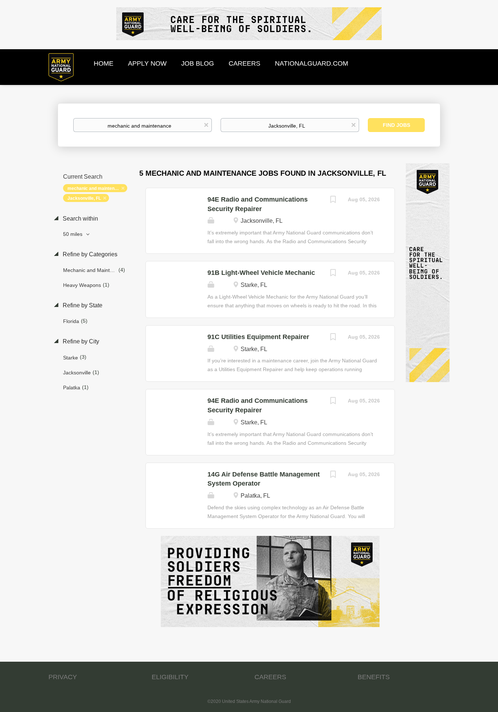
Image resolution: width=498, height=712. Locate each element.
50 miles (73, 234)
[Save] (333, 200)
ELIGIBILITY (170, 677)
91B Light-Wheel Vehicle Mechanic (261, 272)
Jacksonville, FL (84, 198)
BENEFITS (374, 677)
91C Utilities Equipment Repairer (258, 337)
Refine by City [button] (80, 341)
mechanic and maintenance (96, 188)
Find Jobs (396, 125)
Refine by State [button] (81, 305)
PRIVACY (62, 677)
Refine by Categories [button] (89, 254)
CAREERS (270, 677)
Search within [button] (79, 218)
